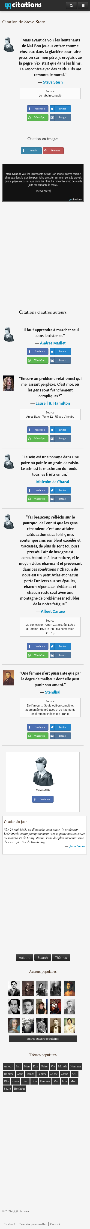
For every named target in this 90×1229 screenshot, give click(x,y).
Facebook (10, 1224)
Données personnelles (33, 1224)
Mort (73, 1081)
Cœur (15, 1081)
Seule (7, 1088)
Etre (35, 1066)
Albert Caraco (53, 611)
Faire (44, 1066)
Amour (8, 1066)
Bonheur (19, 1088)
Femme (42, 1074)
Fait (18, 1066)
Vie (53, 1066)
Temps (30, 1074)
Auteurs (24, 957)
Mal (56, 1081)
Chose (54, 1074)
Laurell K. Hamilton (53, 403)
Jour (64, 1081)
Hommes (75, 1066)
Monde (62, 1066)
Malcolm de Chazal (52, 481)
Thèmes (61, 957)
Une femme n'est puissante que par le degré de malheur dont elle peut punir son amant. (51, 678)
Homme (9, 1074)
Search (42, 957)
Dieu (25, 1081)
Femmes (45, 1081)
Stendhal (52, 692)
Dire (6, 1081)
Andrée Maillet (53, 343)
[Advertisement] (45, 254)
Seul (74, 1074)
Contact (55, 1224)
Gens (20, 1074)
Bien (27, 1066)
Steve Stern (53, 82)
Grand (65, 1074)
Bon (34, 1081)
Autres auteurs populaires (43, 1038)
